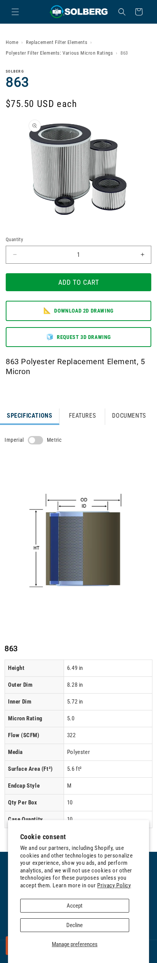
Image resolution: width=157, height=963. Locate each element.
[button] (15, 11)
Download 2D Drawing (78, 310)
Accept (74, 905)
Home (12, 42)
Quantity (14, 239)
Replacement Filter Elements (56, 42)
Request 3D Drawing (78, 336)
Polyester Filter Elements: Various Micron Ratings (59, 53)
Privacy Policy (114, 885)
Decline (74, 925)
